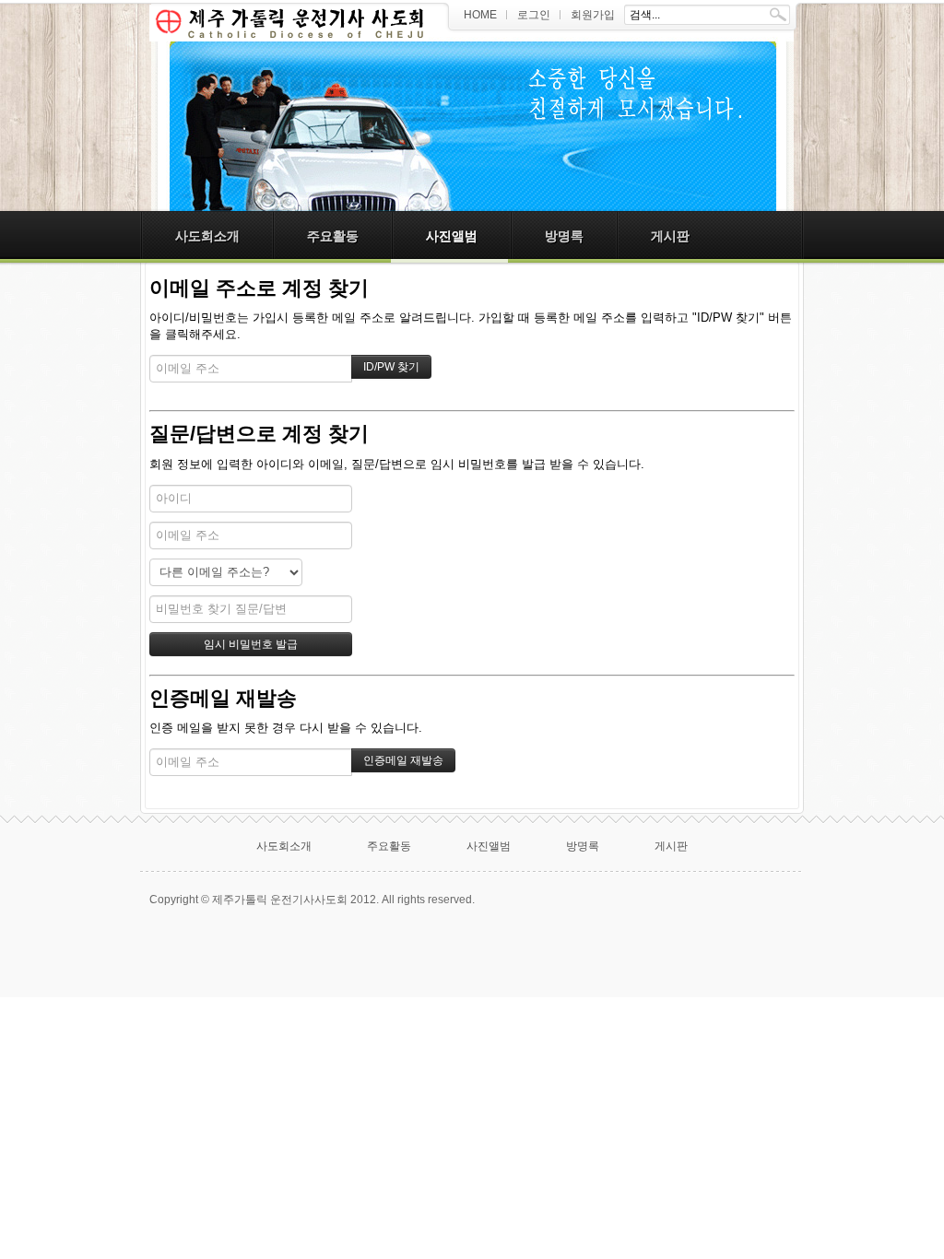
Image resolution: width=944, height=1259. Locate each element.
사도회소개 (207, 236)
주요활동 (333, 236)
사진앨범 (452, 236)
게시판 (670, 236)
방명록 (564, 236)
